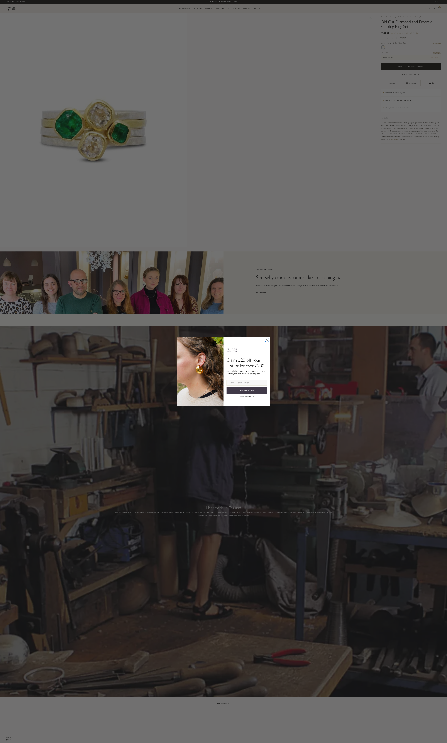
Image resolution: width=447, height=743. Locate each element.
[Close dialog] (267, 340)
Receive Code (247, 390)
